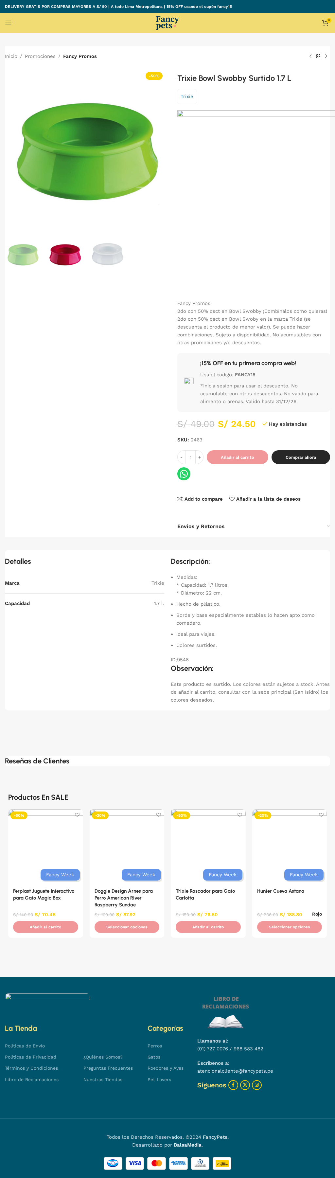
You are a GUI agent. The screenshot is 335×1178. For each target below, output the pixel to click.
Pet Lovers (159, 1079)
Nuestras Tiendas (102, 1079)
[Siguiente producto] (326, 57)
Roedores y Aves (166, 1068)
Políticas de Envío (25, 1045)
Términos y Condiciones (31, 1068)
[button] (45, 927)
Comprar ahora (301, 457)
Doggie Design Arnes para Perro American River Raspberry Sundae (124, 898)
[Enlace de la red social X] (245, 1085)
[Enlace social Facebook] (233, 1085)
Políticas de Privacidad (30, 1057)
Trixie (187, 96)
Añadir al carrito (237, 457)
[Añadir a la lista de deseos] (77, 815)
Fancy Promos (80, 56)
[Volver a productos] (318, 57)
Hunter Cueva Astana (280, 891)
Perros (155, 1045)
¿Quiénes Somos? (103, 1057)
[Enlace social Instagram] (257, 1085)
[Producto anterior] (310, 57)
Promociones (40, 56)
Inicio (11, 56)
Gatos (154, 1057)
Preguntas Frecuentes (108, 1068)
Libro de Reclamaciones (32, 1079)
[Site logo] (167, 23)
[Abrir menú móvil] (8, 22)
